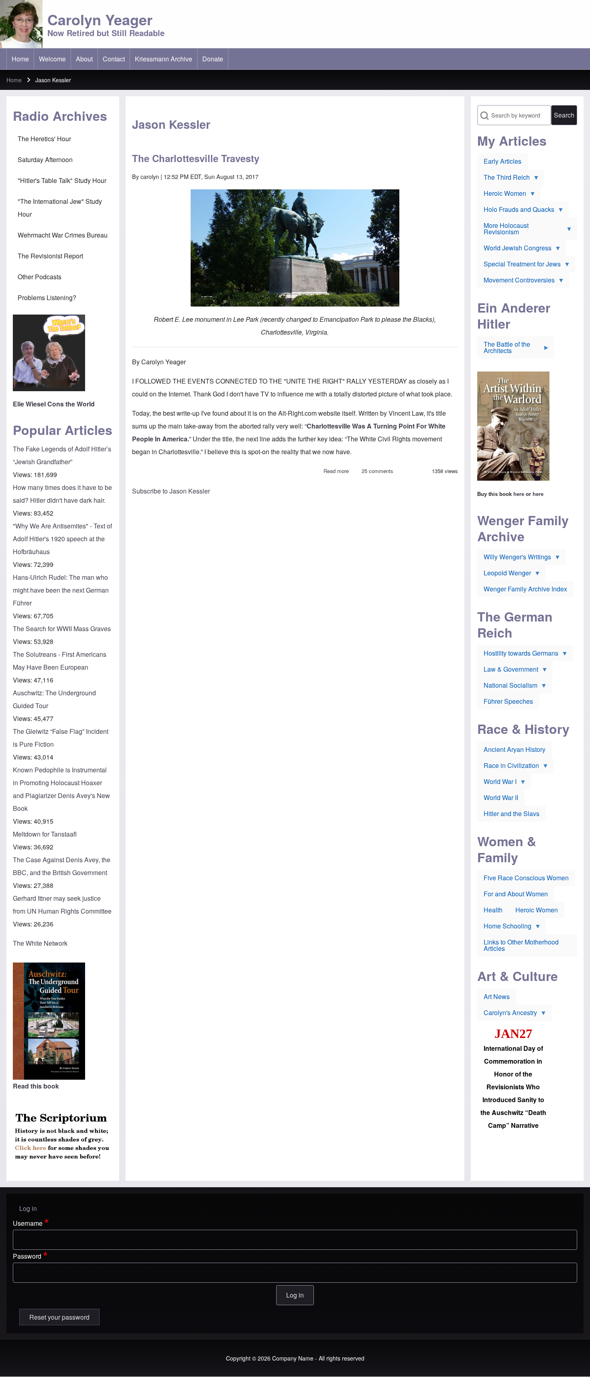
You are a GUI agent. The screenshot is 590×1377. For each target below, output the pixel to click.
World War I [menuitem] (497, 783)
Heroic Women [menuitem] (501, 195)
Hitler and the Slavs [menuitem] (511, 813)
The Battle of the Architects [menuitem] (503, 349)
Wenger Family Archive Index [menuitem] (525, 588)
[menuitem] (20, 59)
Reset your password (59, 1317)
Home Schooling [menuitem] (504, 927)
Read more (336, 471)
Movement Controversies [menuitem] (516, 281)
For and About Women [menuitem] (516, 893)
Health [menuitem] (493, 909)
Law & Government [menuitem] (507, 670)
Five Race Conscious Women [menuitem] (526, 877)
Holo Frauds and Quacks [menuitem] (515, 211)
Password (27, 1256)
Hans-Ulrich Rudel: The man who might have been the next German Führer (61, 590)
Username (28, 1223)
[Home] (21, 24)
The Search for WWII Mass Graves (62, 628)
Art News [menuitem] (497, 996)
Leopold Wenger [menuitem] (504, 574)
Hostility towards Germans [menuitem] (517, 654)
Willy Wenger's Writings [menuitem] (514, 558)
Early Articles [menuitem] (502, 161)
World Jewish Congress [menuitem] (514, 249)
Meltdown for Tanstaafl (45, 834)
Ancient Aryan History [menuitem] (514, 749)
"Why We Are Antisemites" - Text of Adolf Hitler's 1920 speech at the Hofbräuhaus (62, 538)
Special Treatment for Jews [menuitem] (519, 265)
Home (14, 80)
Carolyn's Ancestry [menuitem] (507, 1014)
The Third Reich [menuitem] (503, 179)
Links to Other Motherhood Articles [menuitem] (521, 945)
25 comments (377, 471)
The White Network (40, 943)
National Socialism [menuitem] (507, 686)
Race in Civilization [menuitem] (508, 767)
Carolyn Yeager (100, 19)
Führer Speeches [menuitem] (508, 701)
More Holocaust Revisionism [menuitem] (503, 230)
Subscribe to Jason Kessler (171, 491)
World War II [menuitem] (501, 797)
